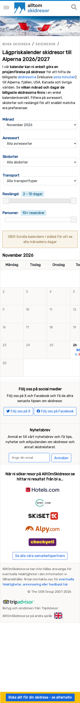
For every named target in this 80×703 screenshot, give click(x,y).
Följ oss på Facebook (57, 411)
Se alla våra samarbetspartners (40, 556)
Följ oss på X (20, 411)
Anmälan (61, 458)
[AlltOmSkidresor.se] (32, 8)
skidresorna (27, 77)
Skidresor (46, 44)
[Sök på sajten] (74, 7)
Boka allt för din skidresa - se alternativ (40, 697)
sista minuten (64, 77)
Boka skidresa (16, 44)
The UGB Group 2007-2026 (51, 592)
